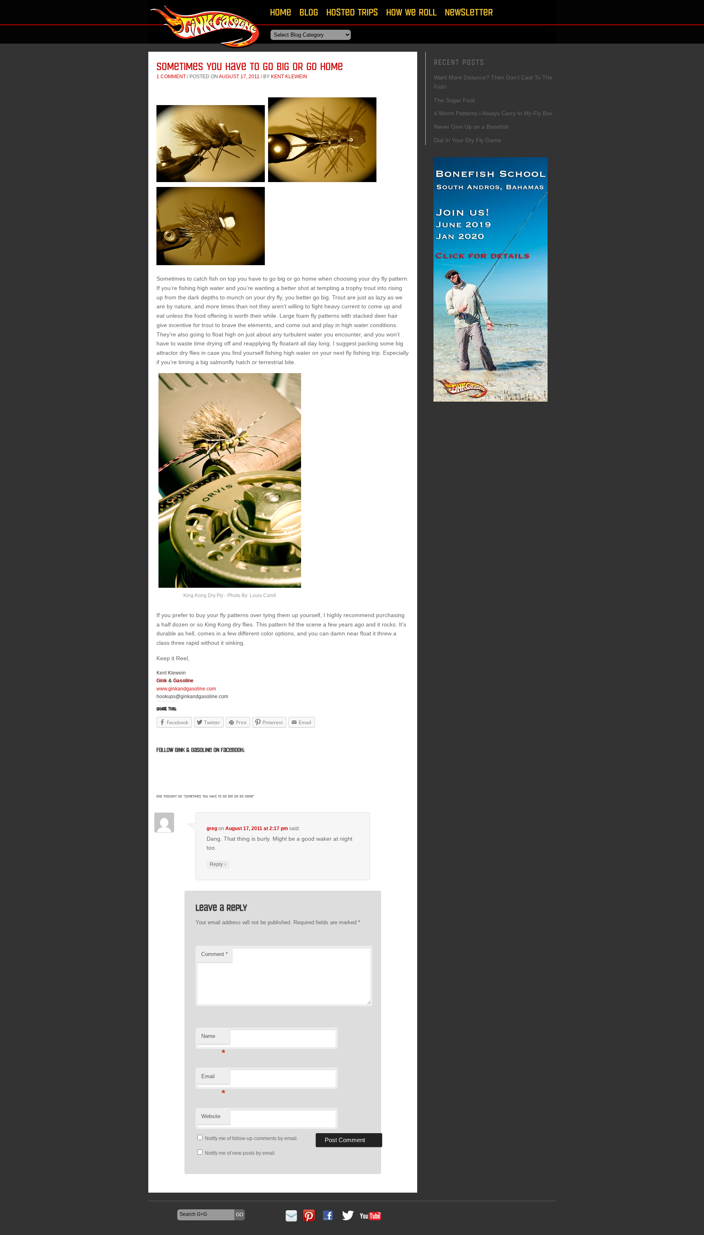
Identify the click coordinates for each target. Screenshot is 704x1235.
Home (280, 12)
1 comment (171, 76)
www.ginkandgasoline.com (186, 689)
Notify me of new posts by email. (240, 1153)
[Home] (205, 50)
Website (210, 1116)
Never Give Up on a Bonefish (471, 126)
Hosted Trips (352, 12)
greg (212, 828)
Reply (218, 864)
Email (213, 1078)
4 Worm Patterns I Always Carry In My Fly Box (493, 113)
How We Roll (411, 12)
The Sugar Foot (454, 100)
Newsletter (469, 12)
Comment (214, 954)
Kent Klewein (289, 76)
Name (213, 1038)
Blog (308, 12)
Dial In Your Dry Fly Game (467, 140)
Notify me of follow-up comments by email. (251, 1138)
